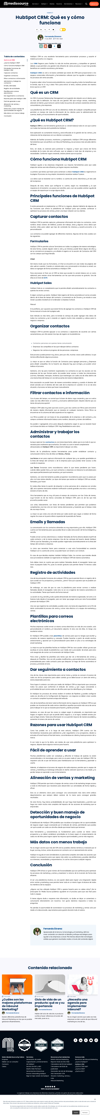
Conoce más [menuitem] (79, 1057)
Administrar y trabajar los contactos (12, 82)
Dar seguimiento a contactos (14, 96)
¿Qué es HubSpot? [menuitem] (81, 1062)
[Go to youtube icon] (91, 1040)
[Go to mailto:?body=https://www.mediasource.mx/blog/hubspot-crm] (53, 29)
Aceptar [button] (76, 1112)
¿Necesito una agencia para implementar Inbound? (77, 1004)
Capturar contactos (11, 73)
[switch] (63, 29)
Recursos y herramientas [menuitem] (60, 1057)
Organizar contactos (11, 76)
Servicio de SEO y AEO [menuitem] (33, 1066)
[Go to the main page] (16, 4)
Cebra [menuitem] (4, 1066)
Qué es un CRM (9, 60)
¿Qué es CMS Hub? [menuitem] (81, 1066)
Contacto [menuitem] (5, 1064)
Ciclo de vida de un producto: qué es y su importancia (50, 1003)
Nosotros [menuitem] (59, 4)
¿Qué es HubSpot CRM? (12, 63)
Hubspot (50, 13)
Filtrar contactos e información (14, 78)
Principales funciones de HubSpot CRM (12, 69)
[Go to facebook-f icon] (75, 1040)
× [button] (95, 1099)
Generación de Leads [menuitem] (33, 1059)
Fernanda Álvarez (53, 36)
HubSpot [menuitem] (43, 4)
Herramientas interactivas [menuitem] (35, 1071)
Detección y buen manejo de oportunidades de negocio (14, 109)
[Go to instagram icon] (96, 1040)
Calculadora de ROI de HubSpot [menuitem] (61, 1064)
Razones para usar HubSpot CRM (15, 99)
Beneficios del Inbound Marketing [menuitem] (86, 1059)
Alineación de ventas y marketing (11, 105)
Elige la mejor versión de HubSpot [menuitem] (37, 1076)
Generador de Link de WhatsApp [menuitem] (62, 1071)
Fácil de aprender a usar (12, 101)
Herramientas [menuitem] (68, 4)
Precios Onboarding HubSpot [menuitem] (36, 1074)
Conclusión (8, 116)
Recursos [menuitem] (78, 4)
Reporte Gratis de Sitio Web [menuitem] (60, 1062)
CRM (35, 63)
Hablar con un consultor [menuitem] (10, 1062)
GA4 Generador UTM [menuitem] (58, 1074)
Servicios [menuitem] (35, 4)
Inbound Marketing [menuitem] (57, 1081)
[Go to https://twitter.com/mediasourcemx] (86, 1040)
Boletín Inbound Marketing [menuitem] (60, 1059)
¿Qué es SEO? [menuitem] (80, 1071)
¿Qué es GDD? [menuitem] (80, 1069)
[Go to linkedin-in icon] (81, 1040)
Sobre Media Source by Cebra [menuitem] (13, 1057)
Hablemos (94, 4)
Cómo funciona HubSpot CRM (14, 66)
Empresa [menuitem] (5, 1059)
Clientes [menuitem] (52, 4)
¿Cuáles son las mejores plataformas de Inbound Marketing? (17, 1004)
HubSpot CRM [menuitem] (79, 1064)
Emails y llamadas (10, 86)
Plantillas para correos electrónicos (11, 92)
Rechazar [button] (85, 1112)
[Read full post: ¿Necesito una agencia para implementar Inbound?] (82, 984)
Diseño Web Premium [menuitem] (33, 1069)
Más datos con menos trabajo (14, 113)
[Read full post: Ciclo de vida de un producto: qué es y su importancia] (50, 984)
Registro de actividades (12, 88)
